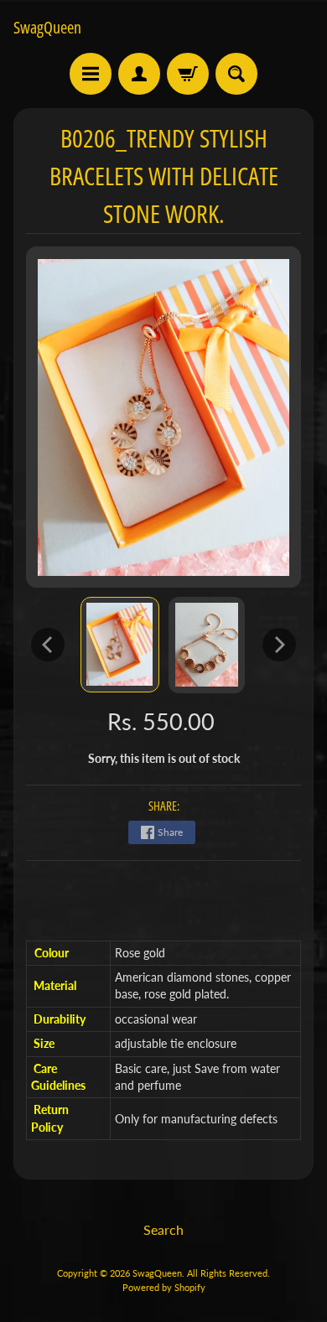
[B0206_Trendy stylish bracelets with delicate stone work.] (119, 644)
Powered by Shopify (163, 1287)
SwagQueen (47, 27)
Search (163, 1229)
